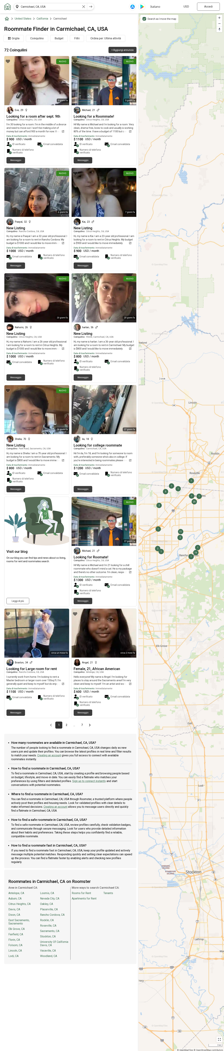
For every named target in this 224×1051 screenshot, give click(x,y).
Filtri (77, 38)
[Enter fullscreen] (219, 1039)
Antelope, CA (16, 893)
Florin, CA (14, 939)
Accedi (208, 6)
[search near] (17, 6)
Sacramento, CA (49, 931)
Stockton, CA (48, 936)
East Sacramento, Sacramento (19, 922)
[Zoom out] (219, 23)
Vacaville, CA (48, 950)
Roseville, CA (48, 925)
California (42, 18)
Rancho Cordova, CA (52, 914)
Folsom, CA (15, 945)
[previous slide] (78, 80)
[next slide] (130, 80)
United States (23, 18)
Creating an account (49, 755)
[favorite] (7, 61)
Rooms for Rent (81, 893)
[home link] (7, 6)
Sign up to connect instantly (89, 781)
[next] (90, 6)
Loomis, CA (47, 893)
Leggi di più (18, 601)
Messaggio (15, 160)
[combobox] (50, 6)
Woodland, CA (48, 956)
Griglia (15, 38)
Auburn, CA (15, 898)
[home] (7, 18)
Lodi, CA (13, 956)
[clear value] (83, 6)
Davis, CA (14, 909)
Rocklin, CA (47, 920)
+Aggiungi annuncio (122, 50)
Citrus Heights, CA (19, 904)
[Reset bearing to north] (219, 29)
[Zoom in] (219, 18)
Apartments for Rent (84, 898)
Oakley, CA (46, 904)
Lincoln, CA (15, 950)
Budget (59, 38)
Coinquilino (37, 38)
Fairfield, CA (15, 934)
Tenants (108, 893)
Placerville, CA (49, 909)
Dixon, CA (14, 914)
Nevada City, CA (49, 898)
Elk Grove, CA (16, 929)
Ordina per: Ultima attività (105, 38)
